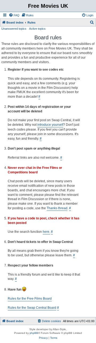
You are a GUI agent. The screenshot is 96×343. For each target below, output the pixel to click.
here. (46, 232)
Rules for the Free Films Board (30, 298)
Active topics (37, 28)
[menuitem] (14, 15)
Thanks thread (57, 208)
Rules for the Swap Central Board (32, 308)
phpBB (34, 332)
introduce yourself (50, 125)
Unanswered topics (13, 28)
